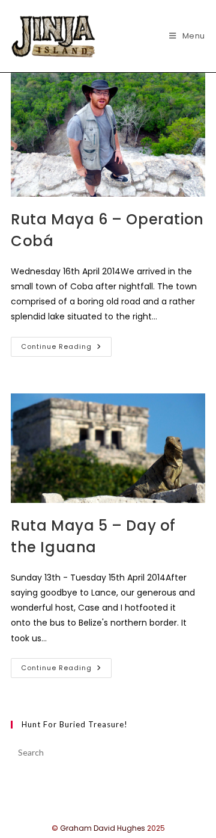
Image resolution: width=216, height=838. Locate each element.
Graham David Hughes (102, 828)
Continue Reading (66, 349)
